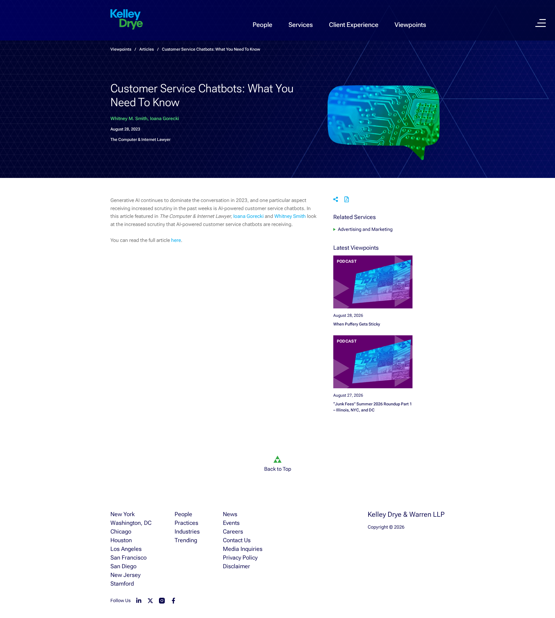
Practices (186, 522)
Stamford (122, 583)
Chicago (120, 531)
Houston (121, 540)
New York (122, 514)
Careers (233, 531)
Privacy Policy (240, 557)
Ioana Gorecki (164, 118)
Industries (187, 531)
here (176, 240)
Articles (146, 49)
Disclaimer (236, 566)
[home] (126, 19)
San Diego (123, 566)
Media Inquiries (242, 548)
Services (300, 24)
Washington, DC (130, 522)
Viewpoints (410, 24)
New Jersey (125, 574)
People (262, 24)
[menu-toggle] (540, 23)
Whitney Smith (290, 216)
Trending (186, 540)
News (230, 514)
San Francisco (128, 557)
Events (231, 522)
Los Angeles (126, 548)
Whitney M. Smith (128, 118)
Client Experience (353, 24)
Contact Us (237, 540)
